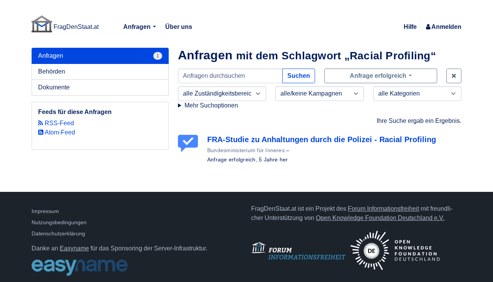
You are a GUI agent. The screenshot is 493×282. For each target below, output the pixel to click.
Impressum (45, 211)
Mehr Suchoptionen (211, 105)
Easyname (74, 248)
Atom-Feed (59, 132)
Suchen (298, 75)
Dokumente (54, 87)
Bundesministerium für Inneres (246, 150)
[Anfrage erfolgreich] (189, 143)
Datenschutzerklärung (58, 233)
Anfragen (137, 27)
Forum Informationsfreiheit (383, 208)
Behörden (51, 71)
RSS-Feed (58, 123)
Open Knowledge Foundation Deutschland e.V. (380, 218)
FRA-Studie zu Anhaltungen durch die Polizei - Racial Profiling (321, 139)
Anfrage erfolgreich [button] (379, 75)
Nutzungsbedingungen (59, 222)
